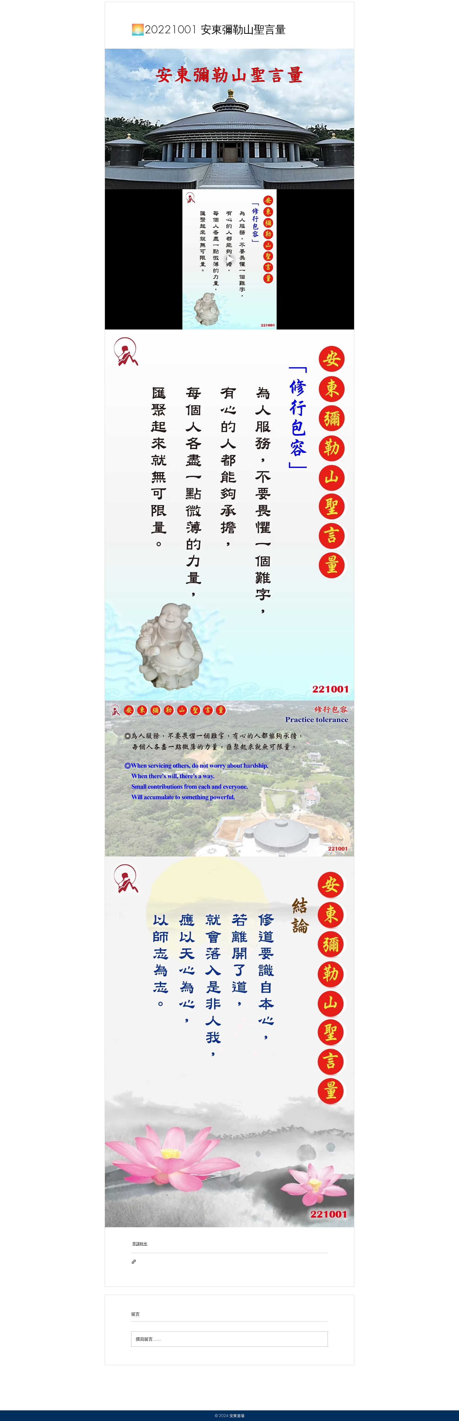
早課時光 (139, 1243)
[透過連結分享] (133, 1261)
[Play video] (229, 259)
